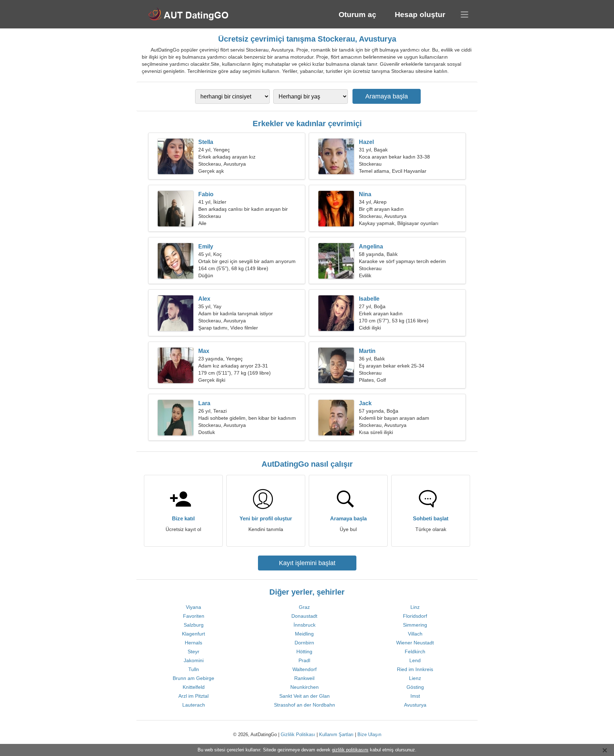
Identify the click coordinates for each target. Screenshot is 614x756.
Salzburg (194, 625)
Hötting (304, 651)
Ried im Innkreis (415, 669)
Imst (415, 696)
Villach (415, 634)
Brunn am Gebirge (193, 678)
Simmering (415, 625)
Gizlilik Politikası (298, 734)
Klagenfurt (193, 634)
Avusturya (415, 705)
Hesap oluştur (420, 14)
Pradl (304, 660)
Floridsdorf (415, 616)
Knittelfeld (194, 687)
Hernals (193, 642)
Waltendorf (304, 669)
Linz (415, 607)
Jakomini (194, 660)
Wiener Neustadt (415, 642)
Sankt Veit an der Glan (304, 696)
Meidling (304, 634)
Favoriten (193, 616)
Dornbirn (304, 642)
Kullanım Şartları (336, 734)
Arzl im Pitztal (193, 696)
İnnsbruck (304, 625)
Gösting (415, 687)
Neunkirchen (304, 687)
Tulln (193, 669)
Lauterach (193, 705)
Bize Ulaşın (369, 734)
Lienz (415, 678)
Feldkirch (415, 651)
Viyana (193, 607)
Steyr (193, 651)
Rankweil (304, 678)
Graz (304, 607)
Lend (415, 660)
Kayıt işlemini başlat (307, 563)
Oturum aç (357, 14)
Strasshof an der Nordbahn (304, 705)
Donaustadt (304, 616)
